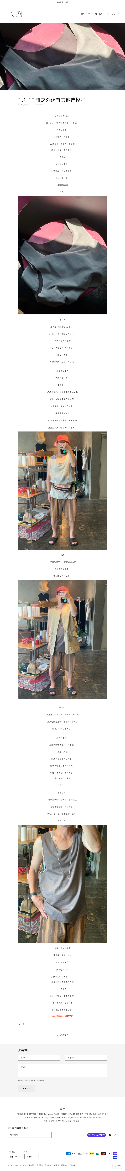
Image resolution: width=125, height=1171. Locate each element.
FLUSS (56, 1114)
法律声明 (72, 1165)
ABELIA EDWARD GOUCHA (72, 1114)
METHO (103, 1114)
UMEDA (96, 1114)
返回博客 (64, 1034)
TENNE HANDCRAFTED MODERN (31, 1114)
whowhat (53, 1117)
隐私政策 (40, 1165)
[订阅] (48, 1135)
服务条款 (48, 1165)
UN (13, 1165)
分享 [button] (22, 1024)
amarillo (80, 1117)
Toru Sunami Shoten (31, 1117)
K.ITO (44, 1117)
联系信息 (64, 1165)
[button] (5, 14)
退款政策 (32, 1165)
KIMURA (97, 1117)
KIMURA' (89, 1117)
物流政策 (56, 1165)
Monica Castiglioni (66, 1117)
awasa (49, 1114)
